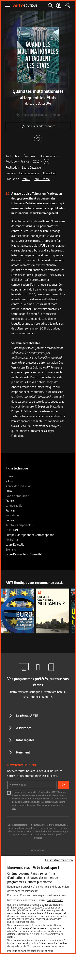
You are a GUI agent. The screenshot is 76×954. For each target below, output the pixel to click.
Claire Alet (49, 173)
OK (63, 785)
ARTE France (42, 179)
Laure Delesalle (31, 167)
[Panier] (67, 5)
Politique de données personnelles (25, 951)
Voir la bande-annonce (41, 126)
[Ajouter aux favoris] (38, 139)
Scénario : (11, 173)
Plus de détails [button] (18, 611)
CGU (14, 808)
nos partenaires (55, 900)
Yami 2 (26, 179)
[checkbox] (9, 793)
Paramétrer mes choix (59, 860)
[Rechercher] (49, 6)
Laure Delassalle (29, 173)
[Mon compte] (59, 5)
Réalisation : (13, 167)
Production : (13, 179)
